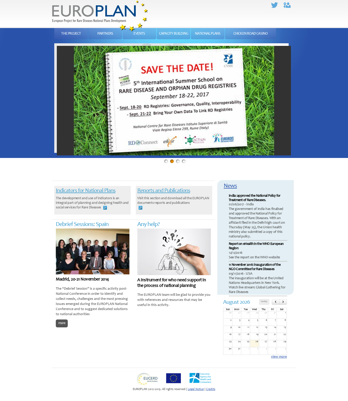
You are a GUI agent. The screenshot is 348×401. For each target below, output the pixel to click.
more (61, 323)
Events (139, 34)
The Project (71, 34)
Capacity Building (173, 34)
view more (279, 357)
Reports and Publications (163, 191)
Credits (210, 389)
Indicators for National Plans (85, 191)
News (230, 186)
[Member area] (290, 2)
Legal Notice (196, 389)
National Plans (208, 34)
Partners (105, 34)
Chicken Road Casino (250, 34)
